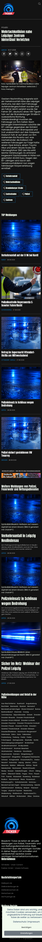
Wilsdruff (4, 796)
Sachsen (9, 199)
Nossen (11, 771)
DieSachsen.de (7, 893)
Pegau (25, 774)
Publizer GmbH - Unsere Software (14, 868)
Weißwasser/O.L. (30, 793)
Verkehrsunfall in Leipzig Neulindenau (18, 538)
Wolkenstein (21, 796)
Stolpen (27, 788)
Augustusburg (31, 703)
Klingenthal (16, 757)
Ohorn (31, 771)
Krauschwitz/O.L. (27, 760)
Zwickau (36, 796)
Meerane (5, 765)
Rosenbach (30, 779)
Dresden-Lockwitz (28, 720)
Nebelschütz (6, 768)
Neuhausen (16, 768)
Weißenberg (6, 793)
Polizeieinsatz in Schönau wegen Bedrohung (17, 403)
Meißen (13, 765)
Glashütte (28, 740)
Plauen (36, 774)
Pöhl (3, 776)
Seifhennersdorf (7, 788)
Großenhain (29, 743)
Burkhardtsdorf (7, 712)
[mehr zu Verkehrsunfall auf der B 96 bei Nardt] (21, 236)
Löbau (34, 762)
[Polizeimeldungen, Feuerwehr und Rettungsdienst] (8, 9)
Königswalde (14, 760)
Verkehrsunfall (11, 176)
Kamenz (16, 754)
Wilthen (12, 796)
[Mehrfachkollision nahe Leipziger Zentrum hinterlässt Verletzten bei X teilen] (9, 53)
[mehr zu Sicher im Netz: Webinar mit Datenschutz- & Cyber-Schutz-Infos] (21, 636)
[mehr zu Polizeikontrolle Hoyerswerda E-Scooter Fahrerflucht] (21, 283)
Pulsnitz (9, 776)
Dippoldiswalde (20, 715)
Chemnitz (18, 712)
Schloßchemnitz (21, 782)
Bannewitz (14, 706)
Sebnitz (37, 785)
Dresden (4, 460)
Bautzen (23, 706)
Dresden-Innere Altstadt (10, 720)
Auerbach (21, 703)
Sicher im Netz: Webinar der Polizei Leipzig (20, 666)
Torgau (4, 790)
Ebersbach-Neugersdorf (27, 731)
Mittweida (21, 765)
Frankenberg (6, 737)
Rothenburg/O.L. (7, 782)
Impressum (27, 938)
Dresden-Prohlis (22, 726)
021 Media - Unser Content (12, 865)
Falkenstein (26, 734)
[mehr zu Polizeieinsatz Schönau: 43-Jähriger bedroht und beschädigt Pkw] (21, 571)
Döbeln (30, 715)
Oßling (37, 771)
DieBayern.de (6, 883)
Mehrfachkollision (13, 182)
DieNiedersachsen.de (9, 890)
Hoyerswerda (6, 310)
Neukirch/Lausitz (29, 768)
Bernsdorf (31, 706)
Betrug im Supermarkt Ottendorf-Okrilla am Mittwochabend (18, 353)
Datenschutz (15, 938)
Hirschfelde (27, 751)
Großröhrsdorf (7, 748)
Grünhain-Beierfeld (21, 748)
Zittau (29, 796)
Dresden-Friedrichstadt (25, 717)
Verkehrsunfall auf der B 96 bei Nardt (19, 255)
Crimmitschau (6, 715)
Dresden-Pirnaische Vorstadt (28, 723)
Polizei (4, 27)
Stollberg (18, 788)
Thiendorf (34, 788)
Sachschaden (11, 194)
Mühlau (29, 765)
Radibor (4, 779)
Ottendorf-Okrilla (8, 360)
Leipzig (4, 50)
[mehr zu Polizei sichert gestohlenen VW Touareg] (21, 433)
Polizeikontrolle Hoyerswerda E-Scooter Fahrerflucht (17, 303)
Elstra (13, 734)
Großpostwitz (23, 745)
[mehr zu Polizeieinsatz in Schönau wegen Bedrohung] (21, 383)
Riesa (23, 779)
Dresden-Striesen (27, 729)
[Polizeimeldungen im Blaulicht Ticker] (11, 825)
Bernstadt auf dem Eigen (10, 709)
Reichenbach (14, 779)
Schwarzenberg (27, 785)
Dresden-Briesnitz (8, 717)
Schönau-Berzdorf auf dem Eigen (19, 783)
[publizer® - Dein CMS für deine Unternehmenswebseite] (21, 475)
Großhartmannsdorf (9, 745)
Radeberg (27, 776)
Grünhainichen (7, 751)
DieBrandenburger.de (10, 887)
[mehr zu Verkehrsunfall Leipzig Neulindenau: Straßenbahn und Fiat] (21, 508)
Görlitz (36, 740)
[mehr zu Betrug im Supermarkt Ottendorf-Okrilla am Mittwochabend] (21, 333)
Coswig (26, 712)
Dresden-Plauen (7, 726)
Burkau (37, 709)
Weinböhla (28, 790)
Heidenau (18, 751)
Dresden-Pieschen (8, 723)
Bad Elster (5, 706)
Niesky (4, 771)
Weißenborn (18, 793)
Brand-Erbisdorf (28, 709)
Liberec (28, 762)
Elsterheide (5, 734)
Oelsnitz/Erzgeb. (21, 771)
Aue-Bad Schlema (8, 703)
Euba (19, 734)
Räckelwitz (17, 776)
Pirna (31, 774)
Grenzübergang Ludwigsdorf (12, 743)
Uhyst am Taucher (15, 790)
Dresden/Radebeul (8, 731)
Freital (23, 737)
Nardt (3, 260)
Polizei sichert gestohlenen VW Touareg (16, 454)
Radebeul (36, 776)
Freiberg (16, 737)
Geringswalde (18, 740)
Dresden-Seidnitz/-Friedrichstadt (19, 727)
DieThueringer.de (8, 897)
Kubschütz (13, 762)
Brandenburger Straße (14, 188)
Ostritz (4, 774)
